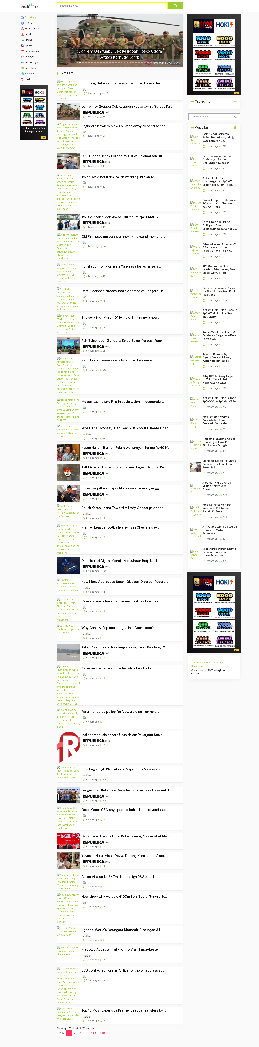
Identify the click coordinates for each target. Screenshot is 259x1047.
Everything (30, 17)
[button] (66, 40)
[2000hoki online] (40, 114)
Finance (29, 39)
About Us (196, 662)
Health (28, 79)
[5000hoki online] (40, 99)
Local (27, 34)
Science (29, 73)
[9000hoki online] (40, 107)
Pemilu (28, 22)
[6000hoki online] (40, 122)
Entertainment (32, 51)
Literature (30, 67)
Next (93, 1032)
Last (102, 1032)
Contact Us (209, 662)
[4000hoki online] (27, 122)
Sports (28, 45)
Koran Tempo (31, 28)
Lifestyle (29, 56)
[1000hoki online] (27, 99)
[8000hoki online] (27, 92)
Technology (31, 62)
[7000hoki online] (27, 107)
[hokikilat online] (40, 92)
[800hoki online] (27, 114)
